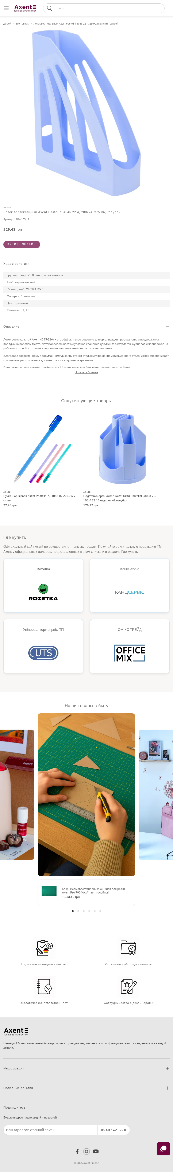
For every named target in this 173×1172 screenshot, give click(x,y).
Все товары (22, 23)
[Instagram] (86, 1151)
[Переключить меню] (6, 8)
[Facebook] (77, 1151)
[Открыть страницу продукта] (42, 449)
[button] (103, 8)
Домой (7, 23)
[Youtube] (96, 1151)
